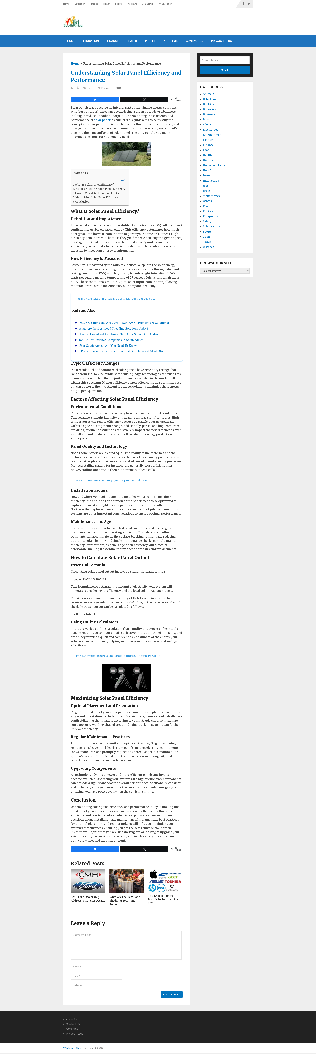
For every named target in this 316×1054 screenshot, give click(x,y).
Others (207, 201)
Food (206, 150)
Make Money (211, 196)
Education (80, 4)
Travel (207, 241)
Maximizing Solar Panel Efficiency (97, 197)
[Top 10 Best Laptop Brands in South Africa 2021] (165, 880)
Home (66, 4)
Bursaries (209, 109)
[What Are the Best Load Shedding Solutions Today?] (126, 881)
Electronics (210, 129)
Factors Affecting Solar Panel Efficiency (100, 188)
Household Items (214, 165)
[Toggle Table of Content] (121, 180)
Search (225, 70)
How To (208, 170)
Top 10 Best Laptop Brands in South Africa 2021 (163, 899)
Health (106, 4)
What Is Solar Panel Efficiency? (94, 184)
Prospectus (210, 216)
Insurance (209, 175)
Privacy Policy (165, 4)
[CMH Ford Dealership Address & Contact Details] (88, 881)
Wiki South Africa (72, 1048)
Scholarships (212, 226)
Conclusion (82, 201)
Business (209, 114)
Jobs (206, 185)
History (208, 160)
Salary (207, 221)
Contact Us (147, 4)
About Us (132, 4)
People (119, 4)
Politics (208, 211)
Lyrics (207, 190)
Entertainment (212, 134)
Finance (94, 4)
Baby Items (210, 99)
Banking (208, 104)
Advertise (72, 1028)
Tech (90, 88)
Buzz (206, 119)
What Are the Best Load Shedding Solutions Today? (124, 900)
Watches (208, 246)
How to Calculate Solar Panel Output (98, 193)
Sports (207, 231)
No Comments (111, 88)
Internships (211, 180)
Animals (208, 94)
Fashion (208, 139)
